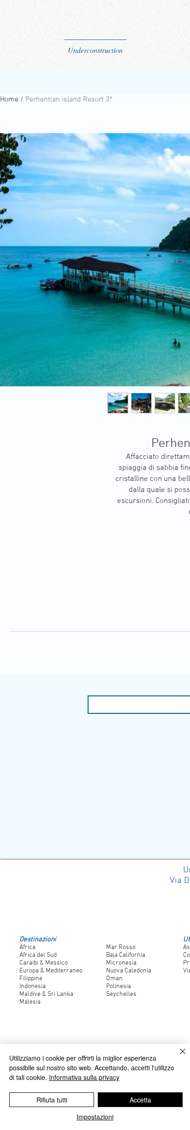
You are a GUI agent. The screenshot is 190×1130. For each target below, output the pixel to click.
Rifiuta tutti (51, 1099)
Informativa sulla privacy (84, 1077)
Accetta (140, 1099)
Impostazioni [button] (95, 1116)
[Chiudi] (177, 1057)
